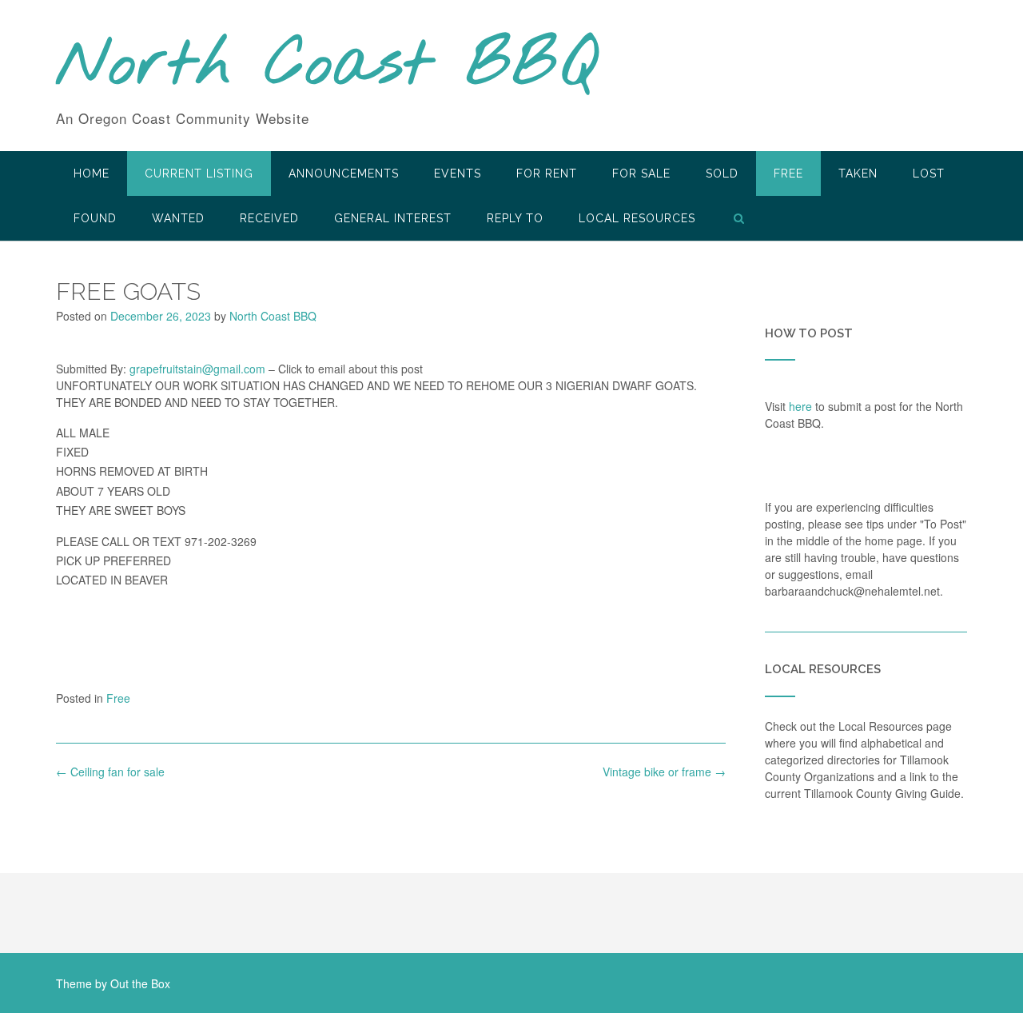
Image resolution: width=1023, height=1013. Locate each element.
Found (95, 218)
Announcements (344, 173)
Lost (929, 173)
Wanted (178, 218)
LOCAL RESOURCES (637, 218)
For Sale (641, 173)
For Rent (546, 173)
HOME (91, 173)
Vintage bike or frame (664, 772)
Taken (858, 173)
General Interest (393, 218)
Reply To (515, 218)
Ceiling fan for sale (110, 772)
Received (269, 218)
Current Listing (199, 173)
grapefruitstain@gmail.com (197, 369)
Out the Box (140, 983)
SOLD (722, 173)
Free (788, 173)
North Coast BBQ (326, 66)
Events (457, 173)
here (800, 406)
